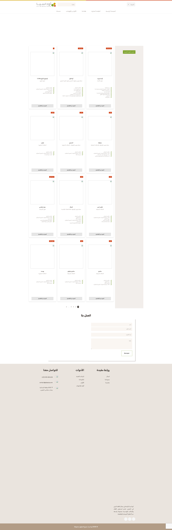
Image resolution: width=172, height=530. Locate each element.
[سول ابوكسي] (42, 205)
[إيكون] (42, 141)
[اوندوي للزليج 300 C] (42, 77)
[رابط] (46, 4)
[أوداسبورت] (100, 77)
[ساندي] (100, 270)
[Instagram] (126, 519)
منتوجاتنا (107, 379)
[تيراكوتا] (100, 141)
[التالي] (64, 307)
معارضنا (107, 382)
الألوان (82, 382)
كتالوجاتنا (81, 379)
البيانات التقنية (80, 376)
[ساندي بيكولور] (71, 270)
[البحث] (59, 4)
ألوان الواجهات (80, 386)
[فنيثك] (71, 205)
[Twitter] (129, 519)
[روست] (42, 270)
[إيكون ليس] (100, 205)
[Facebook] (133, 519)
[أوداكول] (71, 77)
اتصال (108, 376)
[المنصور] (71, 141)
